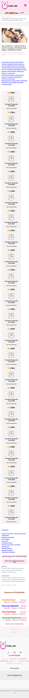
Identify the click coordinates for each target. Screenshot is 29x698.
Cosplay (4, 52)
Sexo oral (14, 54)
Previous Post (14, 629)
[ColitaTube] (21, 652)
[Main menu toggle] (25, 5)
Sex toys (9, 54)
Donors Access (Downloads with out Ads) (14, 561)
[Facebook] (15, 652)
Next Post (14, 632)
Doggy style (20, 52)
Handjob (4, 54)
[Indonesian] (23, 13)
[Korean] (21, 13)
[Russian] (17, 13)
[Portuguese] (14, 13)
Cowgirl (8, 52)
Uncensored (18, 663)
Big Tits (7, 659)
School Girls (16, 661)
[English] (8, 13)
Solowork (10, 663)
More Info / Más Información (9, 585)
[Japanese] (19, 13)
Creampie (13, 52)
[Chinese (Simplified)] (10, 13)
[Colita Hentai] (8, 652)
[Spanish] (6, 13)
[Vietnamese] (12, 13)
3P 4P (3, 659)
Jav (11, 661)
